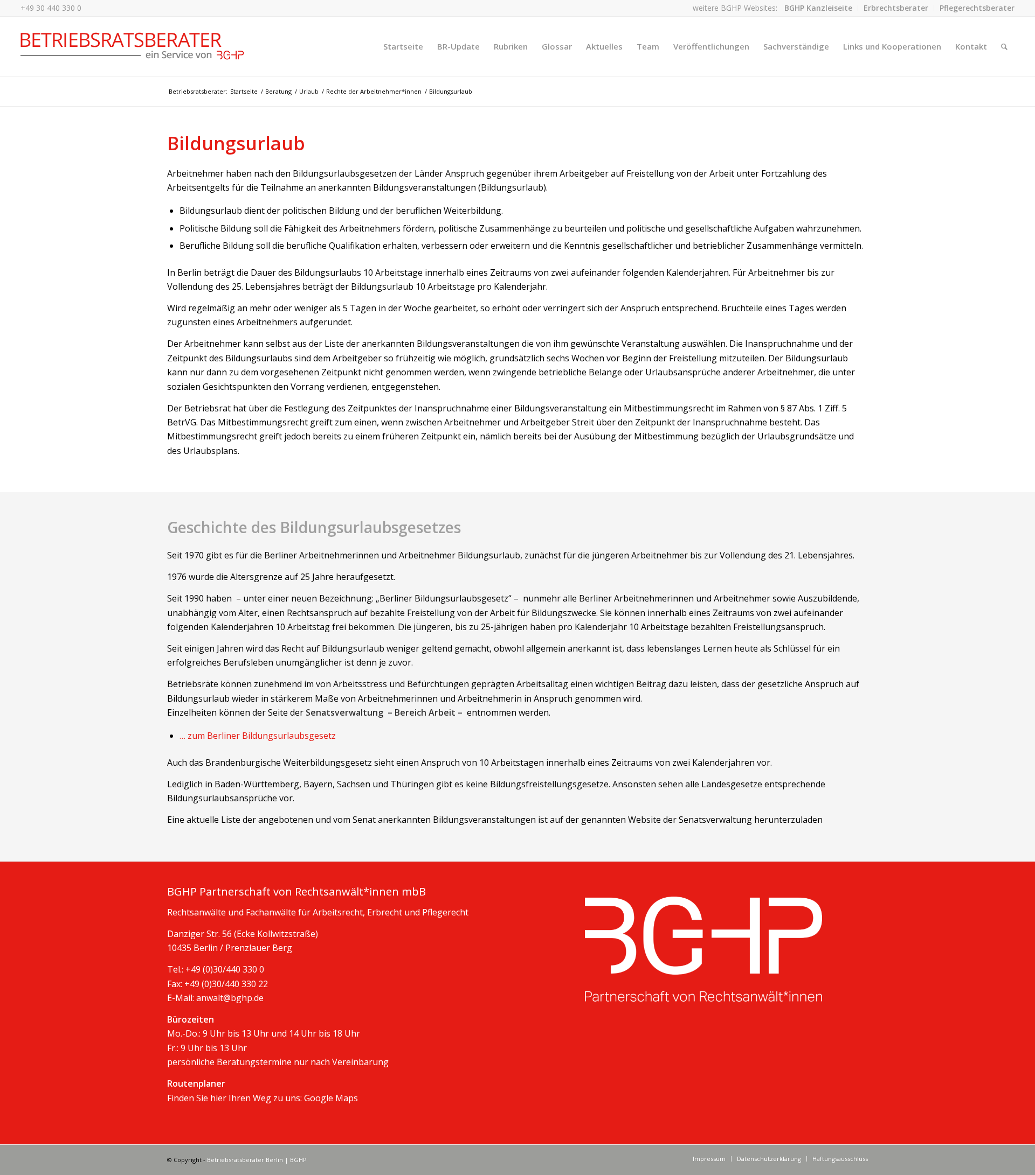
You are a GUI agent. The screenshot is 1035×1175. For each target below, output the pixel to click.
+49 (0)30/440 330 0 (224, 969)
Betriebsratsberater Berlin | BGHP (257, 1160)
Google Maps (331, 1098)
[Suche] (1004, 46)
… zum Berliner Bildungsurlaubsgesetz (258, 736)
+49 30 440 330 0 (50, 8)
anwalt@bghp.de (230, 998)
